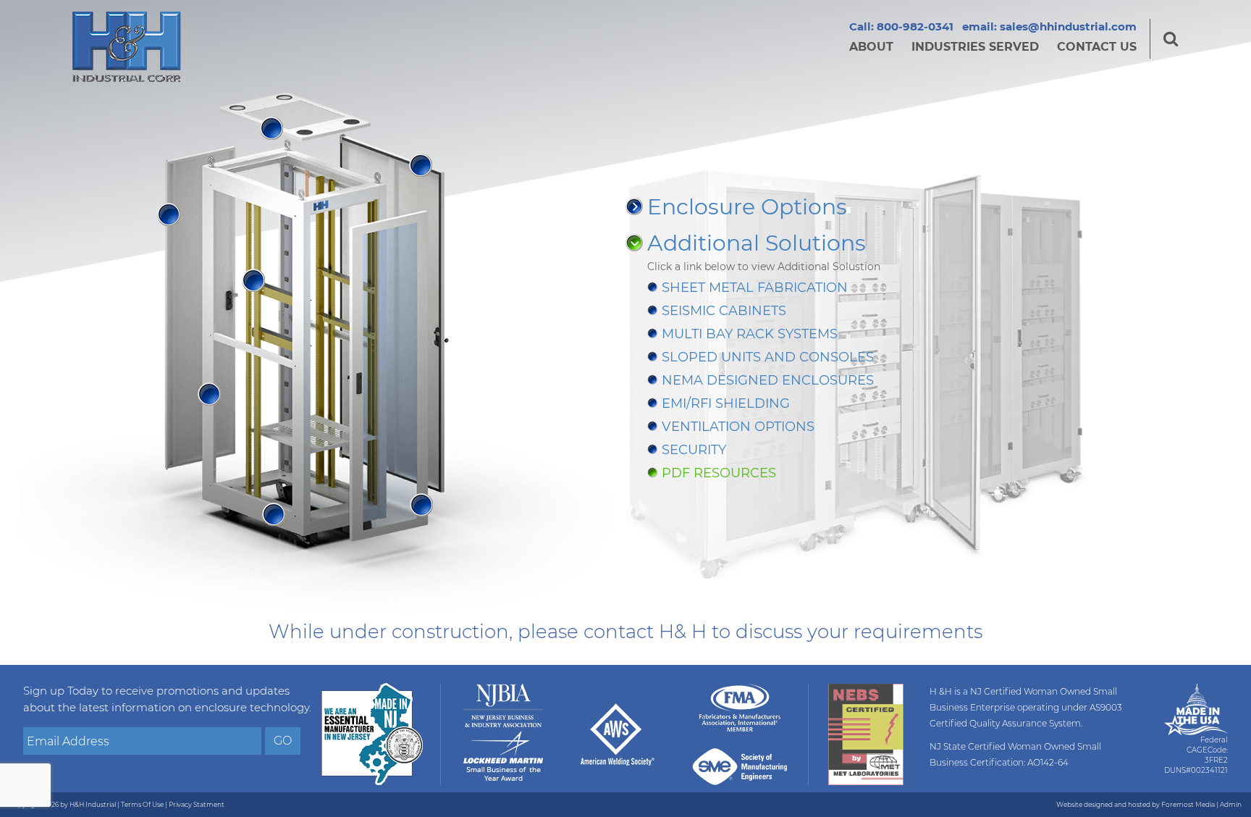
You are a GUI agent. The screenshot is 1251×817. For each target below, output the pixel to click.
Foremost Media (1188, 804)
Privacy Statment (196, 804)
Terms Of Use (142, 804)
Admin (1231, 804)
